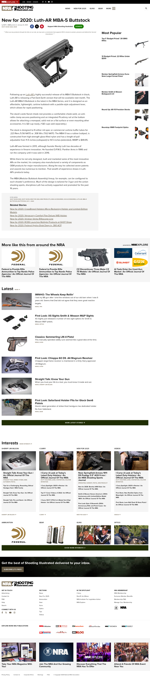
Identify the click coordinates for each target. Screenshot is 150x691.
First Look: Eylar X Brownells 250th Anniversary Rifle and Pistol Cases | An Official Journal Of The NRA (92, 505)
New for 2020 (35, 199)
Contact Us (5, 596)
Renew (29, 2)
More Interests (25, 444)
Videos (117, 448)
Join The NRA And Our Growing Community (55, 665)
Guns (92, 8)
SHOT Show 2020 (7, 27)
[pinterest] (41, 25)
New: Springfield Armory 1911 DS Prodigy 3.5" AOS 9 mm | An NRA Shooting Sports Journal (92, 476)
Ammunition (7, 522)
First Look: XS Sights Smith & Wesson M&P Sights (64, 316)
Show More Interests (86, 547)
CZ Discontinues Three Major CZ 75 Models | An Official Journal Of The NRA (93, 272)
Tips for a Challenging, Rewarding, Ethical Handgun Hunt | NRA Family (18, 486)
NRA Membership (120, 593)
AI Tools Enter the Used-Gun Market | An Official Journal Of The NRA (129, 272)
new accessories (57, 199)
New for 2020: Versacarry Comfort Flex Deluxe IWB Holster (38, 215)
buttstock (22, 201)
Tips (40, 307)
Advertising (5, 593)
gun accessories (70, 199)
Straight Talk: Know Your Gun (52, 379)
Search (4, 605)
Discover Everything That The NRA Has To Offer (91, 665)
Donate (35, 2)
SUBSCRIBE (13, 569)
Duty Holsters (46, 480)
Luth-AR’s (30, 94)
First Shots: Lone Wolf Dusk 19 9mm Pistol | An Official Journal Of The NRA (131, 503)
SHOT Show (26, 199)
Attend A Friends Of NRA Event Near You (130, 665)
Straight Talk (8, 480)
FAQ (3, 599)
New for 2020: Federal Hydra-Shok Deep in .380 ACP (36, 225)
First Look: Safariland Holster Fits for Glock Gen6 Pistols (64, 401)
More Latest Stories (84, 422)
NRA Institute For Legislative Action (89, 599)
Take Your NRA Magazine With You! (17, 665)
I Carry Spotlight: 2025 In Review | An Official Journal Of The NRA (54, 486)
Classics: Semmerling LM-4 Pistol (54, 337)
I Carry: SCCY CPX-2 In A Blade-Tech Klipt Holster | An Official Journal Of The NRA (55, 501)
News (67, 8)
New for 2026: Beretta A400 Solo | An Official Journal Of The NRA (91, 488)
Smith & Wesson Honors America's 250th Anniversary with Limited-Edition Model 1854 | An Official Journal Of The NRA (92, 496)
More (16, 290)
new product (103, 483)
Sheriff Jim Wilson (45, 385)
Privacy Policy (6, 675)
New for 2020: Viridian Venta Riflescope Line (31, 218)
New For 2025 (80, 8)
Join (23, 2)
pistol (95, 483)
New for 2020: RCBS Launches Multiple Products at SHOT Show (41, 222)
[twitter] (36, 25)
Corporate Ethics (29, 675)
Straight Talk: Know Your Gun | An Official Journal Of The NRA (18, 475)
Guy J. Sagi (30, 201)
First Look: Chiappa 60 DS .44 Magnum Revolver (64, 358)
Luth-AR (79, 199)
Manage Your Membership (123, 602)
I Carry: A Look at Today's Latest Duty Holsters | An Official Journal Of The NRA (54, 475)
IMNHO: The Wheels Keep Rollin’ (54, 295)
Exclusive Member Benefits (123, 596)
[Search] (146, 8)
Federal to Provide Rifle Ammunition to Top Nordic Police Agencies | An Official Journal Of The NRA (18, 273)
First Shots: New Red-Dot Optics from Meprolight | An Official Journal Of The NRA (129, 495)
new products (45, 199)
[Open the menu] (114, 8)
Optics (41, 324)
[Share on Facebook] (31, 25)
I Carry (42, 448)
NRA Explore (81, 602)
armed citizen (18, 480)
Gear (100, 8)
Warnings (40, 675)
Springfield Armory (85, 483)
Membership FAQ (120, 599)
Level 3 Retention (58, 480)
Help (3, 602)
